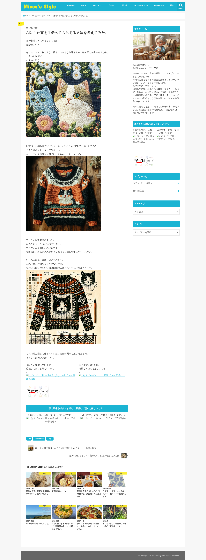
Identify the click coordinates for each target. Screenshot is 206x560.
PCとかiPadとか (141, 5)
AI (30, 439)
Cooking (71, 5)
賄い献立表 (138, 191)
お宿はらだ (96, 5)
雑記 (172, 5)
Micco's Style (40, 6)
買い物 (124, 5)
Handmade (159, 5)
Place (83, 5)
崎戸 (51, 439)
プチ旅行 (111, 5)
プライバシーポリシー (143, 183)
